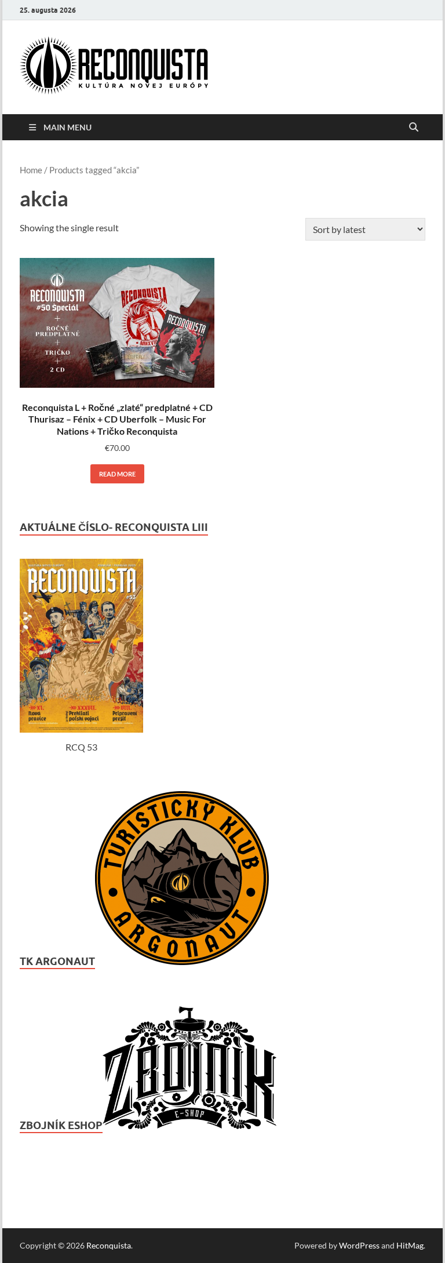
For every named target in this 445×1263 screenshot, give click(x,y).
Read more (117, 474)
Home (31, 170)
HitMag (410, 1245)
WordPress (359, 1245)
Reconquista (108, 1245)
